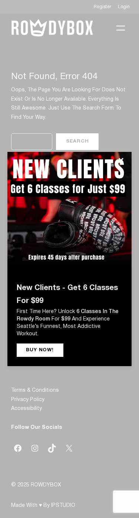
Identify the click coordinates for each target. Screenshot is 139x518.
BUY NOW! (39, 350)
